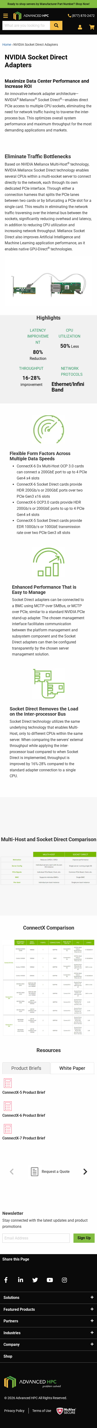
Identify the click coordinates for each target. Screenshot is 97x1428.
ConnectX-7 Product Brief (23, 1138)
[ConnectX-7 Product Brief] (48, 1128)
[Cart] (90, 27)
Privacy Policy (14, 1411)
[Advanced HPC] (31, 15)
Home (7, 44)
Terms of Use (41, 1411)
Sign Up (84, 1238)
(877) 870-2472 (83, 16)
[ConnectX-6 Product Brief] (48, 1105)
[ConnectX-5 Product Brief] (48, 1082)
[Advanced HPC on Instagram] (62, 1280)
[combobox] (26, 25)
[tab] (26, 1068)
